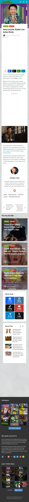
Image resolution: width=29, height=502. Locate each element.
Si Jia (7, 237)
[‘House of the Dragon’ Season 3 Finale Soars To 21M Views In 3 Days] (14, 229)
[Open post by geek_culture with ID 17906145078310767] (6, 409)
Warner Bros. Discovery (14, 196)
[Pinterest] (20, 457)
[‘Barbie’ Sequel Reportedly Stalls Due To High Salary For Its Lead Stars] (14, 278)
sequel (8, 151)
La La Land (10, 83)
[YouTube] (8, 457)
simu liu (5, 196)
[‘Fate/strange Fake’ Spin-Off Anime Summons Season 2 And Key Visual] (8, 331)
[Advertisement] (14, 53)
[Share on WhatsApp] (19, 71)
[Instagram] (5, 457)
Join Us (20, 498)
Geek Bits (6, 26)
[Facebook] (3, 457)
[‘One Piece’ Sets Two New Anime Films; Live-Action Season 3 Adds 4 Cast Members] (8, 353)
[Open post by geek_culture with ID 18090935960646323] (6, 420)
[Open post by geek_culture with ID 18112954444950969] (14, 409)
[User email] (14, 190)
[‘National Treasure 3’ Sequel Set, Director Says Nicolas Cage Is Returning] (8, 338)
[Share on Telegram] (23, 71)
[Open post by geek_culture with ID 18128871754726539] (23, 409)
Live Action (20, 194)
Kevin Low (8, 262)
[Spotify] (23, 457)
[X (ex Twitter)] (11, 457)
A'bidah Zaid (7, 35)
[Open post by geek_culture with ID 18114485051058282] (14, 420)
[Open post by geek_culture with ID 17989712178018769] (23, 420)
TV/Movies (12, 26)
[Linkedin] (14, 457)
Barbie (5, 194)
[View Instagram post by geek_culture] (9, 413)
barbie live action (12, 194)
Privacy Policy (9, 498)
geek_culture (5, 404)
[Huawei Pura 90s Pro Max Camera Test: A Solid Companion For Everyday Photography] (8, 346)
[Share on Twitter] (14, 71)
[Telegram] (17, 457)
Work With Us (16, 498)
